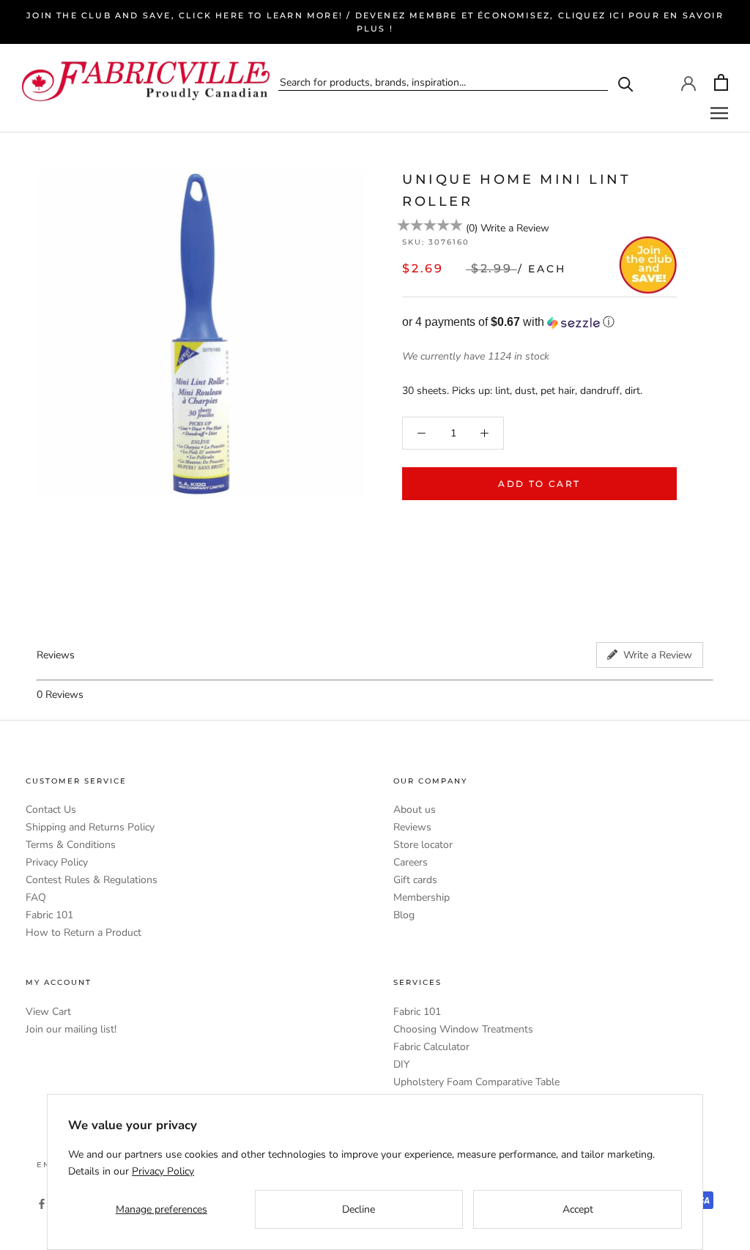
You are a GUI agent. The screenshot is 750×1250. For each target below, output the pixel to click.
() (472, 228)
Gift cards (415, 880)
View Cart (48, 1012)
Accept (577, 1209)
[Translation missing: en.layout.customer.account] (688, 82)
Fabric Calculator (431, 1047)
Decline (358, 1209)
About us (414, 809)
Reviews (412, 827)
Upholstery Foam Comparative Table (476, 1082)
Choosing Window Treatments (463, 1029)
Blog (404, 915)
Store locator (423, 845)
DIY (401, 1064)
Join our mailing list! (71, 1029)
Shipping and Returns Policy (90, 827)
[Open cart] (721, 82)
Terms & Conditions (71, 845)
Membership (421, 897)
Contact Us (51, 809)
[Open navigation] (719, 113)
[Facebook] (42, 1202)
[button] (539, 322)
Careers (410, 862)
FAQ (36, 897)
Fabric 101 (49, 915)
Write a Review (514, 228)
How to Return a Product (83, 933)
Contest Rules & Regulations (91, 880)
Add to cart (539, 483)
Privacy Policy (57, 862)
